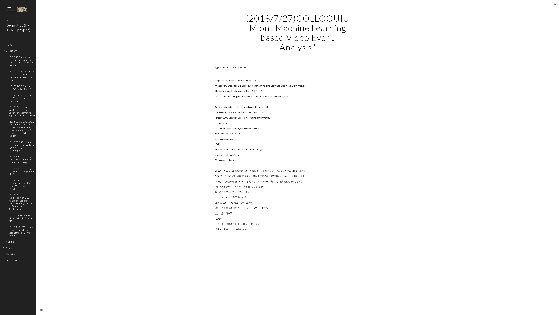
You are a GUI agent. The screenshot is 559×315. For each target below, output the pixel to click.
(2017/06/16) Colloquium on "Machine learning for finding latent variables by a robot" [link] (21, 61)
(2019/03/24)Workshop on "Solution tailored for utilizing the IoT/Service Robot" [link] (21, 231)
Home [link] (9, 44)
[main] (297, 32)
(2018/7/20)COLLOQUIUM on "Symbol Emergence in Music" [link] (22, 171)
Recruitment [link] (12, 260)
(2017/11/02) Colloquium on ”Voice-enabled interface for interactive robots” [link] (21, 75)
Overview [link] (11, 254)
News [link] (9, 247)
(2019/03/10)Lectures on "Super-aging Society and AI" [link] (21, 218)
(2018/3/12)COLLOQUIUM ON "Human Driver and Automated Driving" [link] (22, 159)
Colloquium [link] (11, 50)
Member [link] (10, 241)
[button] (555, 4)
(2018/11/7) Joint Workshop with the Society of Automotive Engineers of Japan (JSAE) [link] (22, 111)
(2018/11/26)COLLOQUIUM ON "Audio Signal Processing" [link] (22, 98)
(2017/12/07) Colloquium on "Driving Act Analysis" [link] (21, 87)
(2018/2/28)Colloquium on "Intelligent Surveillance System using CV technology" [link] (22, 146)
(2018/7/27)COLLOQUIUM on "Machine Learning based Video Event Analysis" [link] (22, 184)
